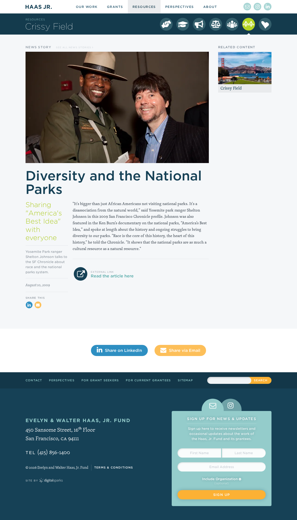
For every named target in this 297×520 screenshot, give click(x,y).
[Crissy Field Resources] (248, 24)
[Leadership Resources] (232, 24)
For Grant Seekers (100, 380)
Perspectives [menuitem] (179, 7)
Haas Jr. (38, 6)
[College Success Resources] (182, 24)
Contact (34, 380)
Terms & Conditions (113, 467)
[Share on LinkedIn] (29, 305)
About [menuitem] (210, 7)
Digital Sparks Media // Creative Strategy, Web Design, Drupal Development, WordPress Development (51, 480)
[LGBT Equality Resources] (215, 24)
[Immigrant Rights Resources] (199, 24)
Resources (35, 19)
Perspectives (61, 380)
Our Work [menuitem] (87, 7)
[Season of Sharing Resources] (265, 24)
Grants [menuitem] (115, 7)
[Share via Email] (38, 305)
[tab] (213, 405)
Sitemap (185, 380)
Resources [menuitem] (144, 7)
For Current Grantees (148, 380)
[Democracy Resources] (166, 24)
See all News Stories (74, 47)
